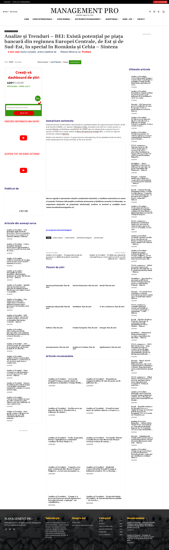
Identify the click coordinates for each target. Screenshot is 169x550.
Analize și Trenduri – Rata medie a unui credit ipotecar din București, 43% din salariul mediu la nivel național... (18, 415)
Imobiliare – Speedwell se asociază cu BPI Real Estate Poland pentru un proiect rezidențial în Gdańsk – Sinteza (141, 282)
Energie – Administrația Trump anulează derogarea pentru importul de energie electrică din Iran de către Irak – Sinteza (142, 439)
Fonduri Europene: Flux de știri (85, 328)
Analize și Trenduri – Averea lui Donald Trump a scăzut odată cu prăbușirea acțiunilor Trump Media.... (65, 381)
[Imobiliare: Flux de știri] (86, 297)
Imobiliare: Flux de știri (82, 306)
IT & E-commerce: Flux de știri (112, 306)
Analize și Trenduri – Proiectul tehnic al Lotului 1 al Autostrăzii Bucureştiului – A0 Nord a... (103, 498)
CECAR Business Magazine (84, 238)
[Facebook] (150, 11)
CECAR (11, 62)
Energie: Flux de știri (108, 328)
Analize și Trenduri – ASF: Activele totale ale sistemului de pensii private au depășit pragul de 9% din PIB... (18, 346)
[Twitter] (158, 11)
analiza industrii (69, 238)
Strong (65, 62)
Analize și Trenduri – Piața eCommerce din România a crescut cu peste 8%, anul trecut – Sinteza (17, 373)
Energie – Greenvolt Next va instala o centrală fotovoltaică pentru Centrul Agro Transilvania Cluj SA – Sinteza (142, 295)
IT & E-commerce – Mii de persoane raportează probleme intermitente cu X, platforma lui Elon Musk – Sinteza (141, 269)
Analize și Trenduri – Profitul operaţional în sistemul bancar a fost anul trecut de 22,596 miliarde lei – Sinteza (107, 257)
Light (52, 62)
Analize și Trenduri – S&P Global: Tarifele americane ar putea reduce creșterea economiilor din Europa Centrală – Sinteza (18, 318)
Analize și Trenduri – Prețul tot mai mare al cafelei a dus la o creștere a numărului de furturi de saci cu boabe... (141, 135)
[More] (85, 244)
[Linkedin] (79, 244)
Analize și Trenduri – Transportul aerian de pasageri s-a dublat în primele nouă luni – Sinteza (64, 257)
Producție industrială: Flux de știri (58, 307)
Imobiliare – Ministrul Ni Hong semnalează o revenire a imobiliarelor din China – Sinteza (141, 335)
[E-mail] (113, 62)
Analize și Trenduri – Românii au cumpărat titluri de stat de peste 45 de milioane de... (103, 381)
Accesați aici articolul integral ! (59, 230)
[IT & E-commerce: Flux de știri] (112, 297)
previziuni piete (98, 238)
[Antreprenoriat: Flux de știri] (59, 338)
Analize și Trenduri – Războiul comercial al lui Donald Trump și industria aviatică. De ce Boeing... (101, 469)
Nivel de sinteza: (43, 62)
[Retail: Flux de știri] (112, 276)
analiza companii (58, 238)
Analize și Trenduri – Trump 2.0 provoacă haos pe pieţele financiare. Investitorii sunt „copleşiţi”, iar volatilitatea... (64, 499)
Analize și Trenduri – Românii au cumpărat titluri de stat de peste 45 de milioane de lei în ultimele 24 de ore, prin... (142, 94)
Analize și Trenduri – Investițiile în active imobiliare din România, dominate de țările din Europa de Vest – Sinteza (18, 274)
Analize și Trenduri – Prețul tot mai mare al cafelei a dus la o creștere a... (103, 409)
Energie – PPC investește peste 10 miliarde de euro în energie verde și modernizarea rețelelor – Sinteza (141, 108)
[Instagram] (154, 11)
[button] (163, 11)
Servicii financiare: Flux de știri (85, 285)
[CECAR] (23, 201)
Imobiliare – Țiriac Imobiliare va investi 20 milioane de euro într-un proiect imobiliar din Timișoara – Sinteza (140, 167)
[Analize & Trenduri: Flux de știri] (86, 338)
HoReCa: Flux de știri (54, 328)
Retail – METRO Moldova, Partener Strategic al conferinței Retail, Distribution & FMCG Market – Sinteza (141, 323)
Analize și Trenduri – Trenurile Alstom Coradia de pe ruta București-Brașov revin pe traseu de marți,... (104, 440)
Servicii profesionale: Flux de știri (58, 286)
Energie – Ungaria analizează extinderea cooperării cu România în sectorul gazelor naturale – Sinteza (141, 180)
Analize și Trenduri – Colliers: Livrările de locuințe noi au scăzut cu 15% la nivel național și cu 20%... (18, 261)
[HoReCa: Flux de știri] (59, 319)
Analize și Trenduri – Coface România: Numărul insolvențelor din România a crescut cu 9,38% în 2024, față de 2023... (18, 247)
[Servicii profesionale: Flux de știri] (59, 276)
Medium (58, 62)
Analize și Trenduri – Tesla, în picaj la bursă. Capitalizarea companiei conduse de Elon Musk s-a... (65, 440)
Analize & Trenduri (11, 31)
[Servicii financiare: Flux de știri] (86, 276)
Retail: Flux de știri (107, 285)
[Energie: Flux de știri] (112, 319)
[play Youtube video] (23, 138)
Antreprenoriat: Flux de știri (57, 347)
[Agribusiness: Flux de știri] (112, 338)
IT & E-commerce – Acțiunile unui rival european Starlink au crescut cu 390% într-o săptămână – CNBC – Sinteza (140, 309)
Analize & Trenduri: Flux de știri (84, 348)
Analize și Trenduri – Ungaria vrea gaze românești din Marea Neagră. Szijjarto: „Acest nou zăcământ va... (64, 469)
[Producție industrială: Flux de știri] (59, 297)
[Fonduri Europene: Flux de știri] (86, 319)
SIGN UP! (24, 113)
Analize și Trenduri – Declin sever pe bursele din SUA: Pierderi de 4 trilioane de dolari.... (65, 410)
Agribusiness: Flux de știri (110, 347)
